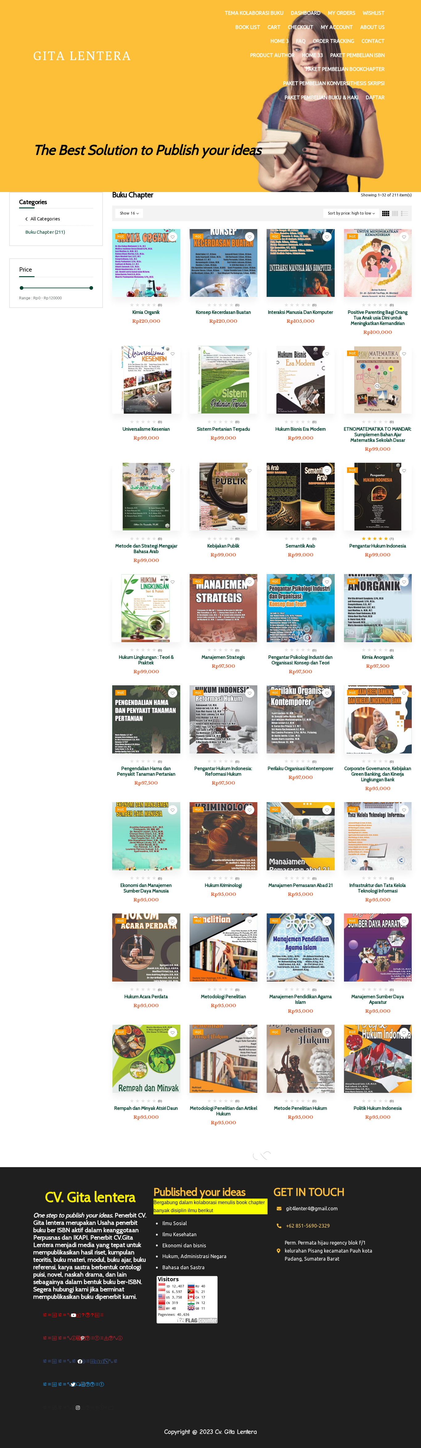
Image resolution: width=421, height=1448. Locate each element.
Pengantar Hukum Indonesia (377, 546)
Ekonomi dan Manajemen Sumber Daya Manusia (146, 888)
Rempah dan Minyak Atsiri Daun (146, 1108)
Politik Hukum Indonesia (378, 1108)
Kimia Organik (146, 312)
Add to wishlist (172, 236)
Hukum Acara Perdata (146, 996)
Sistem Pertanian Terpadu (223, 429)
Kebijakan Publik (223, 546)
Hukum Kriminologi (223, 885)
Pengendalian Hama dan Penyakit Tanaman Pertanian (146, 771)
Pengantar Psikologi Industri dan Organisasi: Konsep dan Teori (300, 660)
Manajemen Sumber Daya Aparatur (377, 999)
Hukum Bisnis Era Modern (301, 429)
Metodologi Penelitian (223, 996)
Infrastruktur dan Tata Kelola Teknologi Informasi (377, 888)
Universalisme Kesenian (146, 429)
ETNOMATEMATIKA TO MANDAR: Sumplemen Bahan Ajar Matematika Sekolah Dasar (377, 434)
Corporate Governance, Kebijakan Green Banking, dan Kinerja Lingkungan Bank (377, 774)
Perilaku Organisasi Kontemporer (300, 768)
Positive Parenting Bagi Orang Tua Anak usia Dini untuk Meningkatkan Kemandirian (377, 318)
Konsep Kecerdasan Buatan (223, 312)
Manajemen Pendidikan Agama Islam (300, 999)
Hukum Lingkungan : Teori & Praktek (146, 660)
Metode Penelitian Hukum (300, 1108)
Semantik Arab (300, 546)
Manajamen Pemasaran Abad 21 (300, 885)
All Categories (45, 218)
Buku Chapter (45, 232)
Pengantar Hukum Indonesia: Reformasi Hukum (223, 771)
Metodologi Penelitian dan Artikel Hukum (223, 1111)
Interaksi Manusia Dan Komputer (300, 312)
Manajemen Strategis (223, 657)
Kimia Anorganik (378, 657)
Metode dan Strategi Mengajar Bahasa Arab (146, 548)
